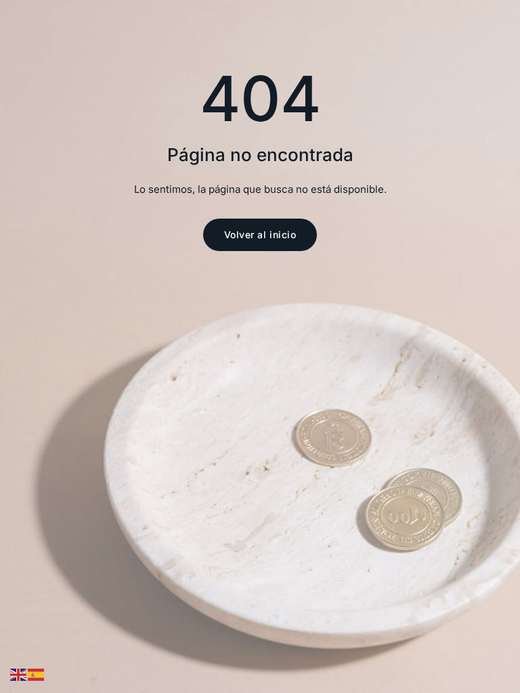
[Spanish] (36, 674)
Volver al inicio (260, 234)
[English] (19, 674)
